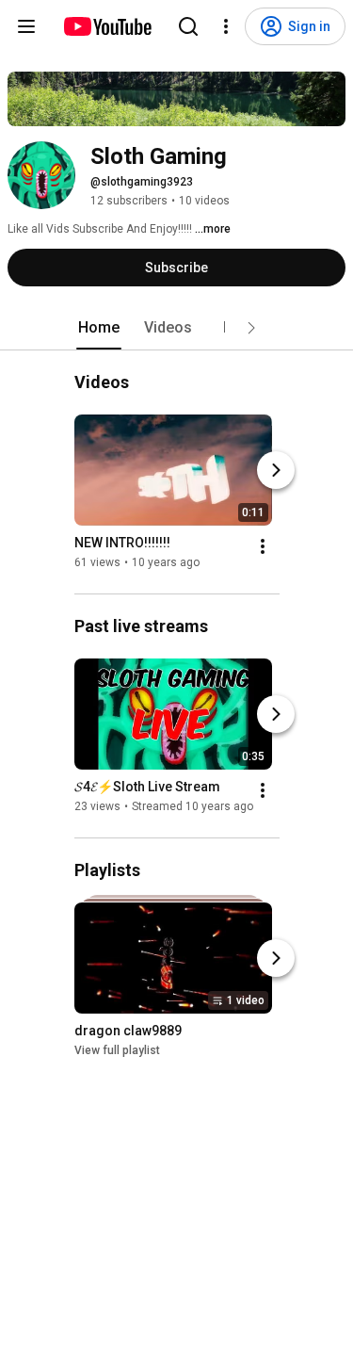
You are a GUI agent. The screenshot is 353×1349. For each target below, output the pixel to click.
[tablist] (177, 327)
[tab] (98, 327)
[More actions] (262, 546)
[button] (251, 327)
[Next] (276, 470)
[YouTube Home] (107, 26)
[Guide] (26, 26)
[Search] (188, 26)
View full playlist (117, 1050)
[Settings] (226, 26)
